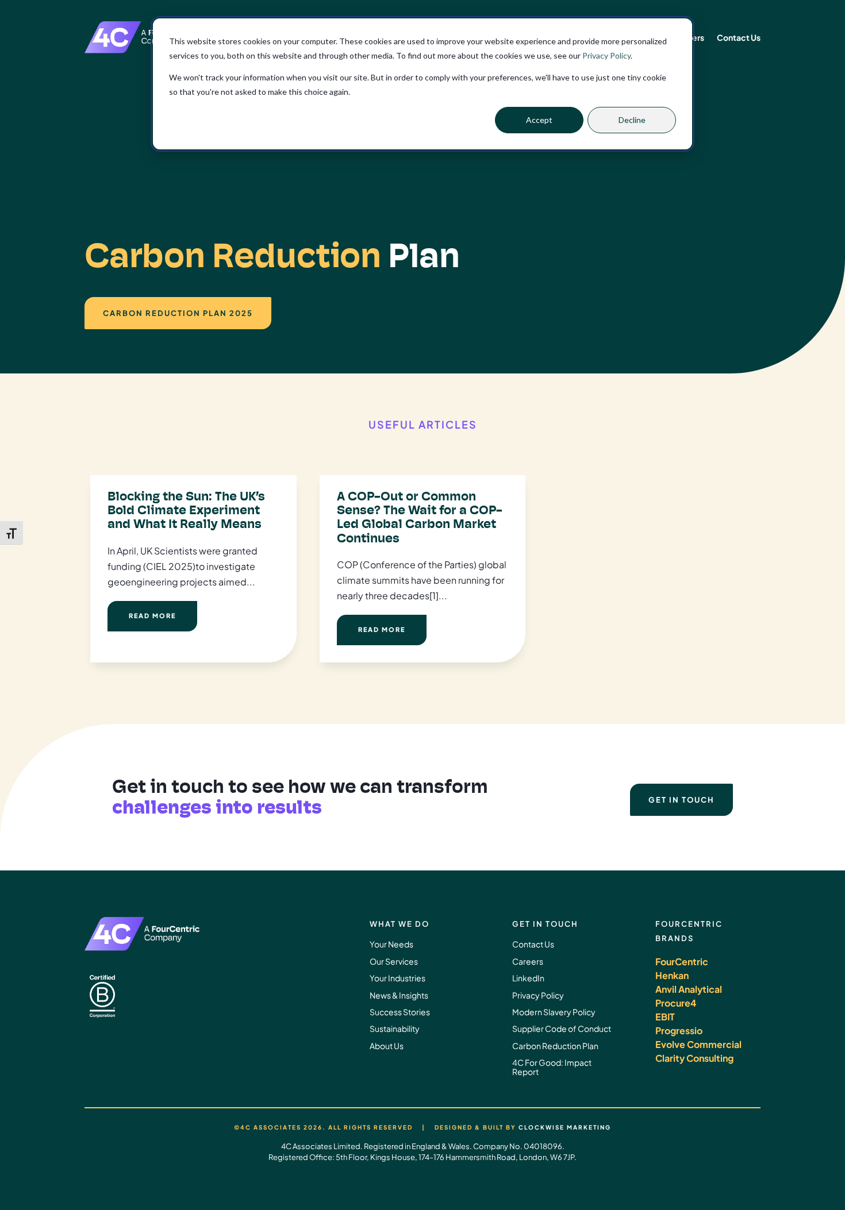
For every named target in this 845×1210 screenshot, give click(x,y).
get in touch (681, 799)
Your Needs (391, 944)
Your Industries (397, 978)
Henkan (672, 975)
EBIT (665, 1017)
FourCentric (681, 961)
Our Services (394, 961)
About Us (387, 1046)
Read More (152, 615)
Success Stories (400, 1012)
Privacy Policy (606, 55)
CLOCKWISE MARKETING (564, 1127)
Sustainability (395, 1028)
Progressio (678, 1030)
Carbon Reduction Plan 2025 (178, 313)
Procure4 (675, 1003)
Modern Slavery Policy (554, 1012)
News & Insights (399, 995)
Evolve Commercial (698, 1044)
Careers (527, 961)
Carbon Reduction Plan (555, 1046)
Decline (632, 120)
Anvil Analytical (688, 989)
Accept (539, 120)
